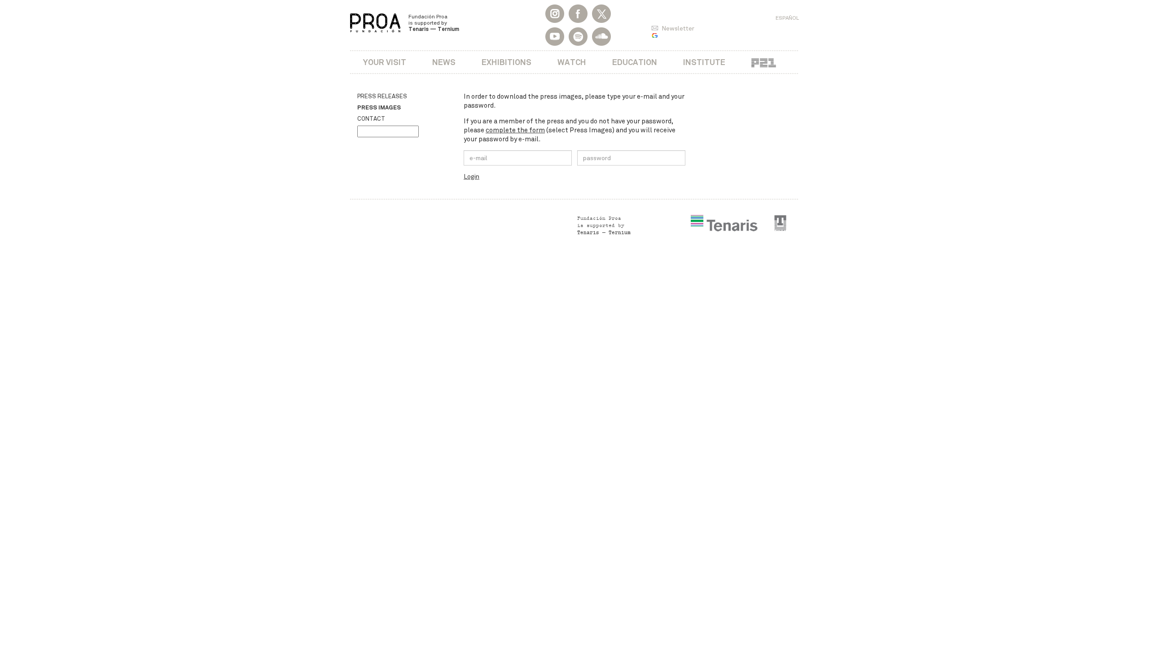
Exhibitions (506, 62)
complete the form (515, 130)
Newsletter (678, 28)
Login (471, 176)
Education (634, 62)
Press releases (382, 96)
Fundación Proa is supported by (433, 22)
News (444, 62)
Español (787, 18)
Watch (571, 62)
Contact (371, 118)
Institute (704, 62)
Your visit (384, 62)
